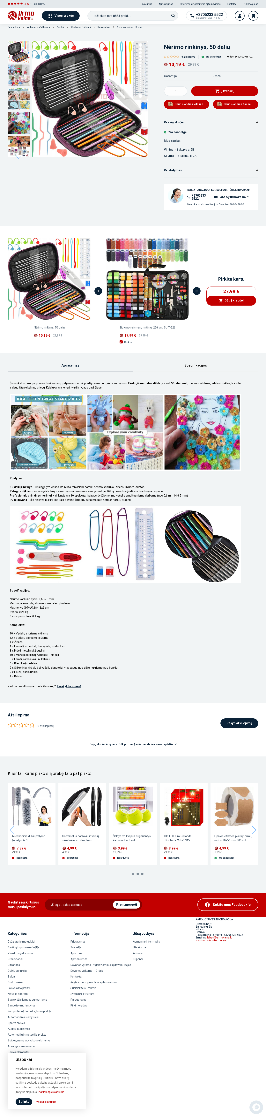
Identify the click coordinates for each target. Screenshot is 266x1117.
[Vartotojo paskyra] (240, 16)
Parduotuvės (78, 999)
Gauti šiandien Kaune (237, 104)
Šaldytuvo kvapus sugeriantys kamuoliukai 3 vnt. (132, 838)
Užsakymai (139, 947)
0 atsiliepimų (188, 57)
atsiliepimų (39, 4)
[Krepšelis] (253, 16)
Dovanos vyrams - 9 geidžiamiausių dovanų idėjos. (101, 964)
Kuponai (138, 959)
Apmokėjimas (166, 4)
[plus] (184, 91)
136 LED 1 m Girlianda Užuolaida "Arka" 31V (177, 838)
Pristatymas (77, 941)
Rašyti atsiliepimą (239, 723)
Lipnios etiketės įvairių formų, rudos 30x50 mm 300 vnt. (233, 838)
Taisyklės (76, 947)
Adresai (138, 953)
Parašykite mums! (69, 686)
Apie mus (147, 4)
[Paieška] (173, 16)
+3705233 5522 (199, 197)
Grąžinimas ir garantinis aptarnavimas (200, 4)
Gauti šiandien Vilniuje (189, 104)
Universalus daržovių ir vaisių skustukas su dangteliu (80, 838)
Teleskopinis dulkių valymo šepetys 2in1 (28, 838)
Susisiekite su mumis (83, 988)
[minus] (167, 91)
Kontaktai (232, 4)
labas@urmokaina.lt (233, 197)
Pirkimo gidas (251, 4)
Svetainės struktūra (82, 993)
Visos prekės (64, 15)
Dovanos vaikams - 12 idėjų (87, 970)
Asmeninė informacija (146, 941)
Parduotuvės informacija (211, 940)
